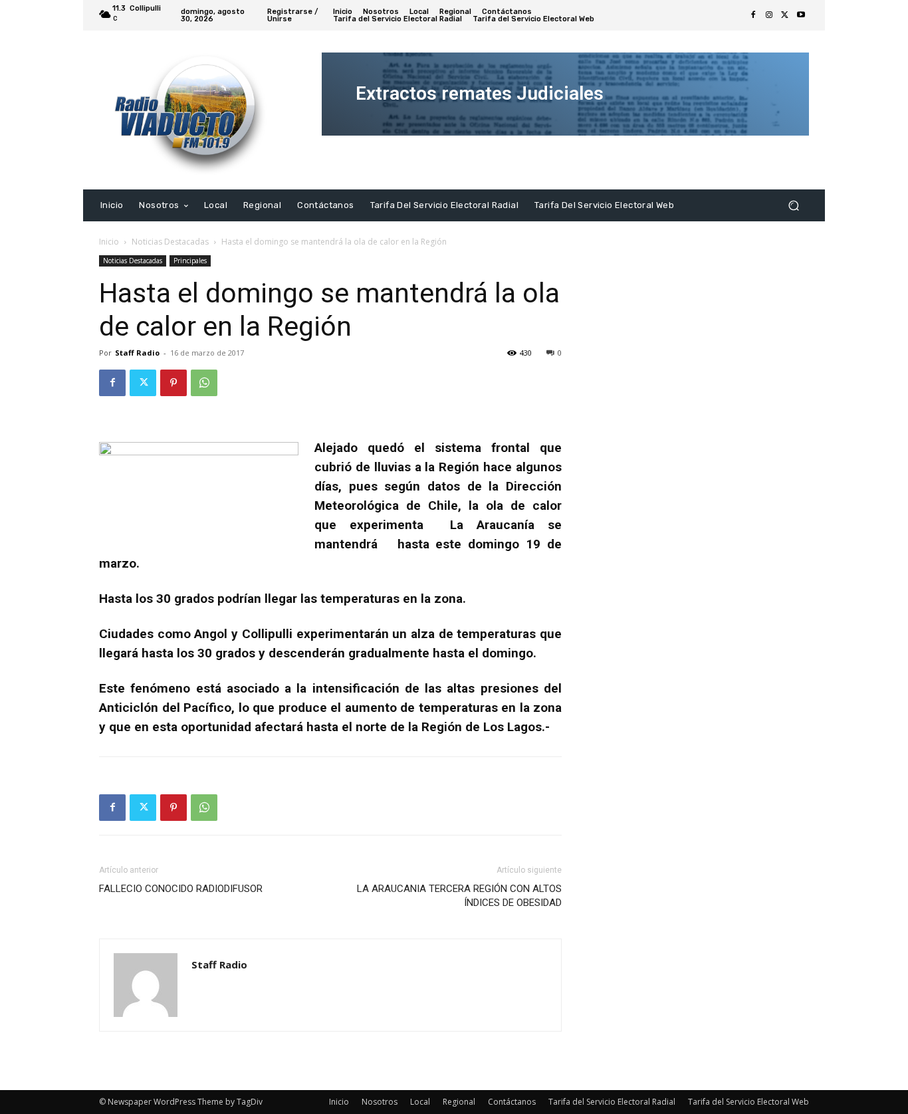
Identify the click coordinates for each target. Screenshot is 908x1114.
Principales (190, 260)
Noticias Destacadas (170, 241)
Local (420, 1101)
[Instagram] (769, 15)
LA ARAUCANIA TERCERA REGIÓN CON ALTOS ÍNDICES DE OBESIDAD (459, 896)
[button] (793, 205)
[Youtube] (801, 15)
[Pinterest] (173, 383)
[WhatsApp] (204, 383)
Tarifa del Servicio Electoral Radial (611, 1101)
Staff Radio (137, 353)
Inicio (109, 241)
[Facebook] (753, 15)
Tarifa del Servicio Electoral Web (748, 1101)
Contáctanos (512, 1101)
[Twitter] (785, 15)
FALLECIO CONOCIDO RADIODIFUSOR (181, 889)
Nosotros (379, 1101)
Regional (459, 1101)
